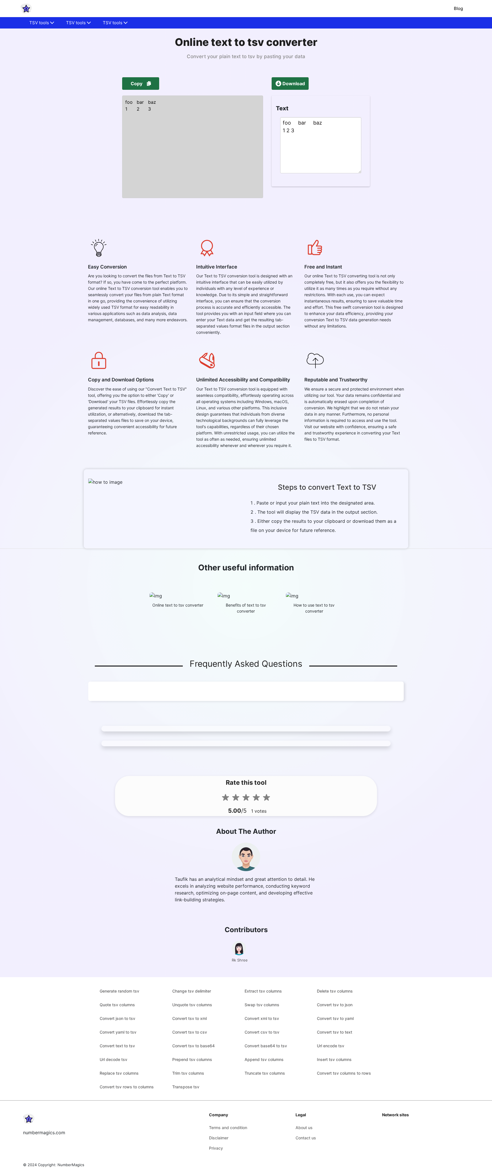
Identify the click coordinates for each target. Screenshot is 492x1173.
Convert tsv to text (334, 1032)
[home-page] (26, 8)
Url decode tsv (113, 1059)
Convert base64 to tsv (266, 1045)
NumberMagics (71, 1164)
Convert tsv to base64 (193, 1045)
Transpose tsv (185, 1086)
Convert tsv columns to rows (344, 1073)
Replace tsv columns (119, 1073)
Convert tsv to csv (189, 1032)
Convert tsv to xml (189, 1018)
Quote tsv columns (117, 1004)
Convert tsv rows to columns (127, 1086)
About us (304, 1127)
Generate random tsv (119, 991)
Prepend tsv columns (192, 1059)
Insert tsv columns (334, 1059)
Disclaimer (218, 1137)
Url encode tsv (330, 1045)
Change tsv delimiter (191, 991)
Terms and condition (228, 1127)
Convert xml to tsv (262, 1018)
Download (293, 83)
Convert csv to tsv (262, 1032)
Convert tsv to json (334, 1004)
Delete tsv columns (335, 991)
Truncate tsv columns (265, 1073)
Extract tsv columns (263, 991)
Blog (458, 8)
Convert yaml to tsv (118, 1032)
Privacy (216, 1148)
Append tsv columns (264, 1059)
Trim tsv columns (188, 1073)
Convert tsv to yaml (335, 1018)
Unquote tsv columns (192, 1004)
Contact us (306, 1137)
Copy (136, 83)
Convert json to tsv (117, 1018)
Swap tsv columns (262, 1004)
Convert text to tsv (117, 1045)
